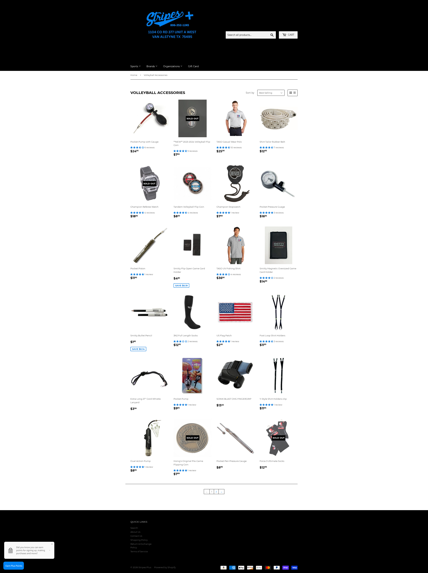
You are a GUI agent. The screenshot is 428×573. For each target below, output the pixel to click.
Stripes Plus (144, 567)
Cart (290, 34)
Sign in (271, 27)
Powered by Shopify (165, 567)
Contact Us (136, 536)
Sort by (250, 92)
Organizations (171, 66)
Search (134, 528)
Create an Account (288, 27)
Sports (134, 66)
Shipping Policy (139, 540)
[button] (137, 147)
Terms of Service (139, 551)
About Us (135, 532)
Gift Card (193, 66)
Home (133, 75)
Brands (150, 66)
